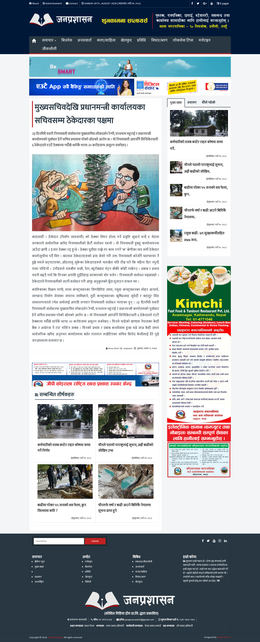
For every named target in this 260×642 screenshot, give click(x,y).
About (35, 3)
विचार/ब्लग (159, 40)
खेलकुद (126, 40)
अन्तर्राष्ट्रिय (39, 582)
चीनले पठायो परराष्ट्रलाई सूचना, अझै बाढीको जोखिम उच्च (125, 448)
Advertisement (53, 3)
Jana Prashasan (55, 637)
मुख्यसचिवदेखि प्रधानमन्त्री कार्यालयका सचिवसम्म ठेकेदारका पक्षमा (90, 114)
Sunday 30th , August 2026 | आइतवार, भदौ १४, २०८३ (112, 3)
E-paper (224, 3)
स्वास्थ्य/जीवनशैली (143, 562)
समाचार (48, 40)
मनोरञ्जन (204, 40)
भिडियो (88, 582)
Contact (73, 3)
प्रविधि (141, 40)
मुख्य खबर (176, 102)
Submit (95, 541)
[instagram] (219, 541)
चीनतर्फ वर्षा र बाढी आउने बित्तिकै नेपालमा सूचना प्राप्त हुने (124, 508)
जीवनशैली (49, 49)
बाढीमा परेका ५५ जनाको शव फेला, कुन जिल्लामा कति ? (61, 508)
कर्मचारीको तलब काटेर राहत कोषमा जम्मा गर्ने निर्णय (63, 448)
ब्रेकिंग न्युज (40, 562)
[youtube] (214, 541)
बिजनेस (66, 40)
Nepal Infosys (224, 637)
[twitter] (208, 541)
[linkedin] (225, 541)
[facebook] (203, 541)
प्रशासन (192, 102)
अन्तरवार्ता (84, 40)
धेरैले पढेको (208, 102)
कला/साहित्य (106, 40)
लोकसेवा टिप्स (183, 40)
